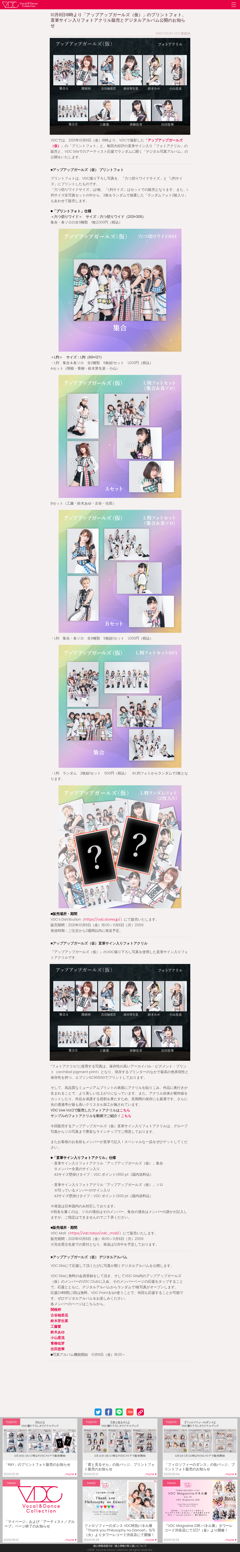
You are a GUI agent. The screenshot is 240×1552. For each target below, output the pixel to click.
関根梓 (56, 1309)
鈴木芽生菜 (59, 1320)
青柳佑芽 (58, 1343)
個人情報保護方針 (103, 1546)
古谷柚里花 (59, 1315)
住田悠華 (58, 1348)
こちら (125, 1110)
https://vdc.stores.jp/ (102, 919)
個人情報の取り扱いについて (131, 1546)
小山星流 (58, 1337)
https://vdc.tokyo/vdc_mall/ (94, 1233)
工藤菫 (56, 1326)
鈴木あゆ (58, 1332)
